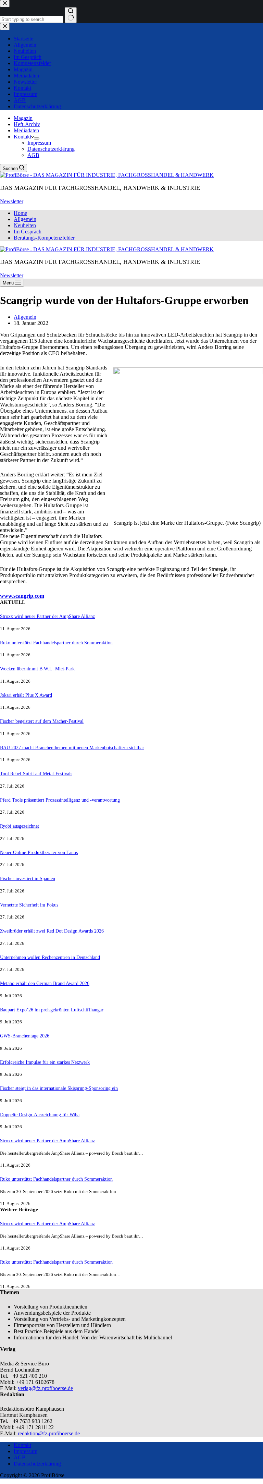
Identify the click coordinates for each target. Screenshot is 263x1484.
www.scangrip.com (22, 596)
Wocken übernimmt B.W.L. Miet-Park (37, 668)
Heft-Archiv (27, 124)
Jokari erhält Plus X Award (26, 695)
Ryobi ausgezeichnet (19, 826)
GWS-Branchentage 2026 (24, 1035)
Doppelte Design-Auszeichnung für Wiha (39, 1114)
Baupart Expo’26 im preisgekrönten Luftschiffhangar (51, 1009)
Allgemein (25, 219)
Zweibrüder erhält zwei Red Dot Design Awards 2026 (52, 931)
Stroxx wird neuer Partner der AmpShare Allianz (47, 616)
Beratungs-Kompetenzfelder (44, 238)
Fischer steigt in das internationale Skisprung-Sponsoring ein (59, 1088)
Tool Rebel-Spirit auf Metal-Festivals (36, 773)
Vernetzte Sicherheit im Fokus (29, 905)
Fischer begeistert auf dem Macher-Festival (42, 721)
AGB (33, 155)
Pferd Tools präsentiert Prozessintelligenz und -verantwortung (60, 800)
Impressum (39, 143)
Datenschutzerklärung (51, 149)
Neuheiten (25, 225)
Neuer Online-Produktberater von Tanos (39, 852)
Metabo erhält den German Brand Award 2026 (44, 983)
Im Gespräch (27, 231)
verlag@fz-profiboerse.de (45, 1388)
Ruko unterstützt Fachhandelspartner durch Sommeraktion (56, 642)
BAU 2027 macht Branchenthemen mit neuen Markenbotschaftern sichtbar (72, 747)
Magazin (23, 118)
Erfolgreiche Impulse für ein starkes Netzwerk (45, 1062)
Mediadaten (26, 130)
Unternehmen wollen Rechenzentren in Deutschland (50, 957)
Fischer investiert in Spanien (27, 878)
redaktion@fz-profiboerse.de (49, 1433)
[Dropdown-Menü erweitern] (36, 138)
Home (20, 213)
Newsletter (11, 201)
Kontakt (22, 136)
